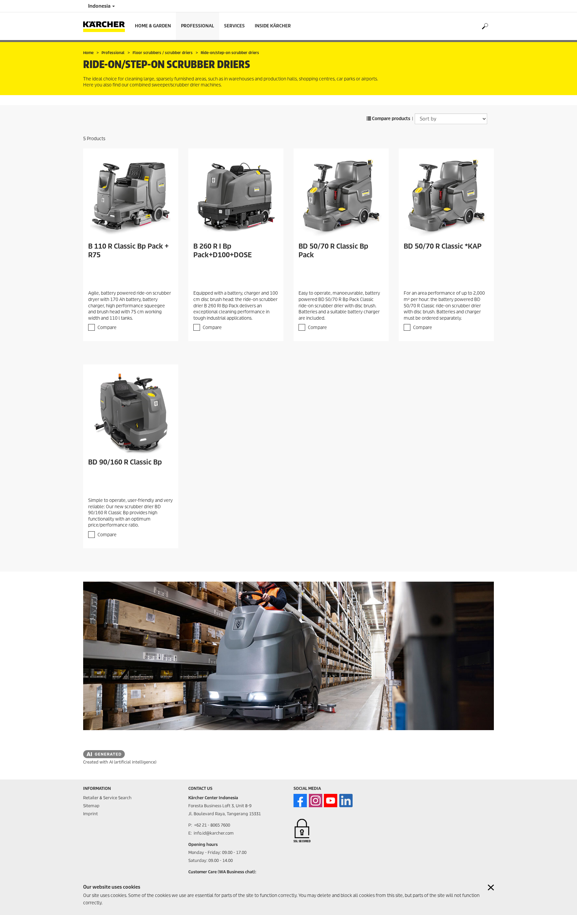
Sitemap (91, 805)
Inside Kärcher (273, 26)
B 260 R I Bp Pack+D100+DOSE (222, 250)
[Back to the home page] (106, 26)
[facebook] (300, 800)
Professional (197, 26)
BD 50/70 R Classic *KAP (443, 246)
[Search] (484, 26)
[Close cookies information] (491, 887)
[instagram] (315, 800)
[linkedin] (346, 800)
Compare (107, 327)
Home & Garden (153, 26)
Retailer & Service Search (107, 797)
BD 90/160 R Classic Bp (125, 462)
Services (234, 26)
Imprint (90, 813)
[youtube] (330, 800)
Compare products (390, 118)
